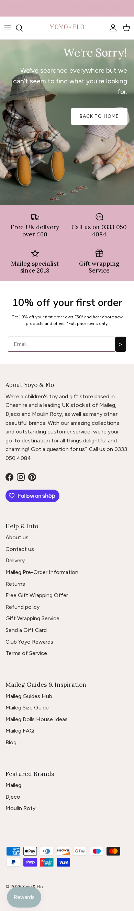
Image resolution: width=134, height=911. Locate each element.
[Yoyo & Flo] (67, 28)
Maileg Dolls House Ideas (36, 719)
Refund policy (22, 607)
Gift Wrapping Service (32, 618)
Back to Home (99, 116)
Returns (15, 584)
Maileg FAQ (19, 730)
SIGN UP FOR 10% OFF (67, 10)
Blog (10, 742)
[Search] (22, 27)
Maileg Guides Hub (28, 696)
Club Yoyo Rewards (29, 641)
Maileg (13, 785)
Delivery (15, 560)
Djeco (12, 797)
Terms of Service (26, 653)
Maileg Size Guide (27, 707)
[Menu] (7, 27)
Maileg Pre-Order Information (41, 572)
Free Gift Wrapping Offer (36, 595)
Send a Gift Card (26, 630)
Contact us (19, 549)
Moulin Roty (20, 808)
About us (17, 537)
